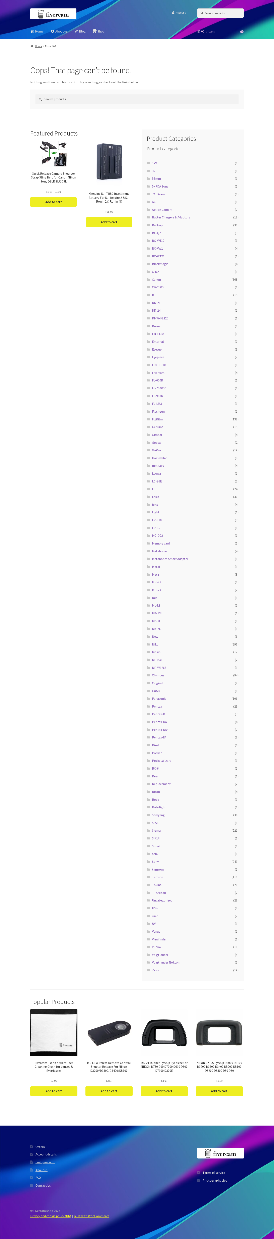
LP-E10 (157, 520)
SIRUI (156, 838)
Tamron (157, 877)
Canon (156, 279)
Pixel (155, 745)
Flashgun (158, 411)
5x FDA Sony (160, 186)
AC (154, 202)
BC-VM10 (158, 241)
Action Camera (162, 210)
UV (154, 924)
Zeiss (155, 970)
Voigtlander (160, 955)
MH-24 (156, 590)
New (155, 636)
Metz (155, 574)
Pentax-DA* (160, 730)
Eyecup (157, 349)
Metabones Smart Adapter (170, 559)
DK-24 (156, 310)
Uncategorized (162, 900)
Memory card (161, 543)
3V (153, 171)
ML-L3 (156, 605)
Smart (156, 846)
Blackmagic (160, 264)
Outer (156, 691)
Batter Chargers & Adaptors (171, 217)
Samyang (158, 815)
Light (155, 512)
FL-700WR (159, 388)
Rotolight (159, 807)
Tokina (156, 885)
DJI (154, 295)
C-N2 (155, 272)
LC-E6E (157, 481)
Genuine (157, 427)
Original (157, 683)
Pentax (157, 706)
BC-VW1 (157, 248)
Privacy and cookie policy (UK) (50, 1216)
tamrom (158, 869)
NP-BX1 (157, 660)
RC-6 (155, 768)
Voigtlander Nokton (166, 962)
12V (154, 163)
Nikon (156, 644)
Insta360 (158, 466)
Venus (156, 931)
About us (42, 1170)
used (155, 916)
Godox (156, 443)
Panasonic (159, 698)
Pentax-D (158, 714)
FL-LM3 (157, 404)
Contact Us (43, 1185)
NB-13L (157, 613)
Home (38, 46)
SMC (155, 854)
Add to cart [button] (53, 202)
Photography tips (215, 1180)
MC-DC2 (157, 535)
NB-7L (156, 629)
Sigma (156, 830)
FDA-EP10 (159, 365)
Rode (155, 799)
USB (155, 908)
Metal (156, 567)
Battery (157, 225)
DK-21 (156, 303)
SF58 (155, 823)
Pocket (157, 753)
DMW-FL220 (160, 318)
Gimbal (157, 435)
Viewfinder (159, 939)
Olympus (158, 675)
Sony (155, 862)
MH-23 (156, 582)
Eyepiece (158, 357)
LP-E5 (156, 528)
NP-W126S (159, 668)
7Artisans (158, 194)
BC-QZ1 (157, 233)
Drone (156, 326)
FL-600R (157, 380)
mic (154, 598)
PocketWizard (161, 761)
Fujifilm (157, 419)
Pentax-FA (159, 737)
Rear (155, 776)
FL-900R (157, 396)
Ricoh (156, 792)
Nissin (156, 652)
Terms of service (214, 1173)
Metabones (159, 551)
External (158, 342)
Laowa (156, 473)
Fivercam (158, 373)
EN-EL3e (158, 334)
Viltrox (156, 947)
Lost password (45, 1162)
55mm (156, 178)
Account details (46, 1154)
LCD (154, 489)
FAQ (38, 1178)
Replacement (161, 784)
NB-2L (156, 621)
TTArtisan (159, 893)
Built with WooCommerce (91, 1216)
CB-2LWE (158, 287)
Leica (155, 497)
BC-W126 (158, 256)
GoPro (156, 450)
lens (155, 505)
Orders (40, 1147)
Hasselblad (159, 458)
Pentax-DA (159, 722)
